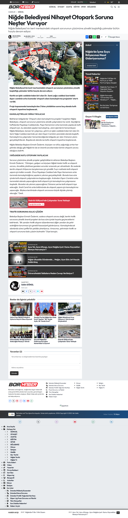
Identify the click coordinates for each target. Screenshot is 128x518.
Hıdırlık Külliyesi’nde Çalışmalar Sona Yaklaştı (67, 340)
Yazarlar (37, 2)
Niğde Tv (102, 388)
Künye (78, 383)
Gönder (14, 373)
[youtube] (75, 421)
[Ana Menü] (119, 7)
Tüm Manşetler (53, 392)
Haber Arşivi (53, 397)
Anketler (10, 480)
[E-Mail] (23, 291)
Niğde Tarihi (80, 388)
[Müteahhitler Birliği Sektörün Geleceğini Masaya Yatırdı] (21, 331)
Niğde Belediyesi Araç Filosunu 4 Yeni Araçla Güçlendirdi (66, 319)
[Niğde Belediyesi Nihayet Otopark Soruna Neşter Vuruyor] (45, 63)
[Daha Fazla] (98, 37)
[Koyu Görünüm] (115, 7)
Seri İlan (10, 473)
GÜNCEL (52, 7)
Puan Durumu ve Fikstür (56, 390)
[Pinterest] (17, 400)
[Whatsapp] (31, 400)
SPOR (83, 7)
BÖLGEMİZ (91, 7)
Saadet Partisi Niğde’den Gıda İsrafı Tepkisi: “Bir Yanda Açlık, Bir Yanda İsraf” (45, 319)
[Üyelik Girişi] (118, 2)
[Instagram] (34, 291)
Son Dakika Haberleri (56, 394)
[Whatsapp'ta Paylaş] (94, 37)
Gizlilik (78, 385)
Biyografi (10, 478)
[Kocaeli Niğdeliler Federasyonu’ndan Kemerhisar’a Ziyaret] (45, 331)
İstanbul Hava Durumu (56, 385)
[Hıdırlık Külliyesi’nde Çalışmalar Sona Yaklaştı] (69, 331)
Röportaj (10, 475)
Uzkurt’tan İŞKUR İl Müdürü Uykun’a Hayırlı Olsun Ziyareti (21, 318)
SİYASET (61, 7)
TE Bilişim (117, 414)
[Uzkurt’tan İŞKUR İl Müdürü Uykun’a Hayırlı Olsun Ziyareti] (21, 309)
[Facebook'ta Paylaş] (87, 37)
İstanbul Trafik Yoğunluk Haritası (59, 388)
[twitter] (38, 421)
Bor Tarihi (102, 385)
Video (26, 2)
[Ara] (112, 7)
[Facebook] (26, 291)
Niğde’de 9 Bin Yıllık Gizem (35, 512)
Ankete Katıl (91, 65)
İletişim (101, 383)
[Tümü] (117, 45)
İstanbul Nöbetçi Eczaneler (57, 383)
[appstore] (64, 405)
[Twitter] (30, 291)
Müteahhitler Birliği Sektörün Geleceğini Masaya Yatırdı (20, 340)
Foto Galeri (15, 2)
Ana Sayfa (11, 426)
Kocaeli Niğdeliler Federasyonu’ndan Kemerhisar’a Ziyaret (42, 341)
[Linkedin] (38, 291)
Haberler (11, 12)
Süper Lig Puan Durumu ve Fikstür (23, 498)
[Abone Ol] (114, 36)
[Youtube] (41, 291)
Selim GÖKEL (27, 284)
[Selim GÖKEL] (15, 286)
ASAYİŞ (69, 7)
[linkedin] (111, 421)
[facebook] (20, 421)
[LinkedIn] (24, 400)
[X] (13, 400)
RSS (12, 414)
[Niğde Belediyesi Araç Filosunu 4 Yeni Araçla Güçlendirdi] (69, 309)
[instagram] (56, 421)
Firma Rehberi (12, 470)
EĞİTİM (77, 7)
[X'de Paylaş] (90, 37)
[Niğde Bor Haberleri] (21, 7)
